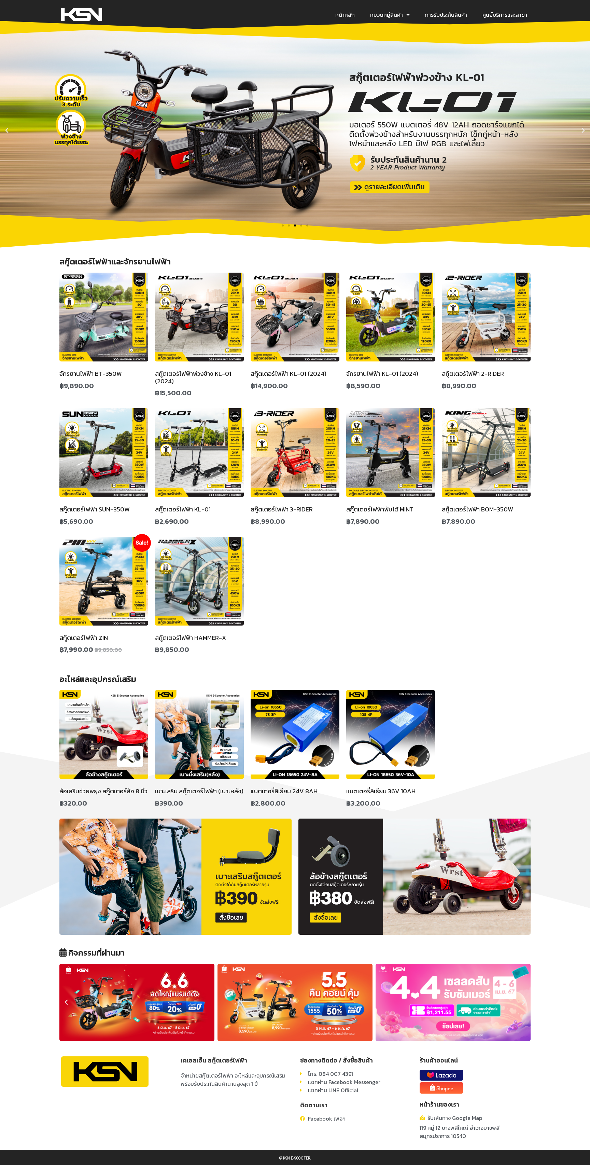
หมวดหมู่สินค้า (386, 15)
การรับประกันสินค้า (446, 15)
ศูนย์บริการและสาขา (504, 15)
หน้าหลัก (345, 15)
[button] (283, 225)
